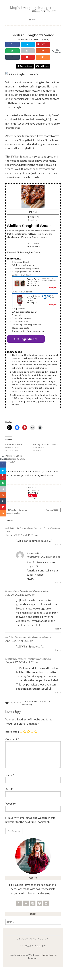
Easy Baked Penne (14, 444)
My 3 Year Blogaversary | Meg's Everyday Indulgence (28, 637)
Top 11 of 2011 (52, 510)
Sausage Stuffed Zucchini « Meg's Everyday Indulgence (28, 591)
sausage (18, 475)
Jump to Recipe (26, 66)
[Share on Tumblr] (12, 57)
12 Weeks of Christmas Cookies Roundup (16, 511)
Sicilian (29, 475)
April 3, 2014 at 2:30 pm (19, 640)
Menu (34, 19)
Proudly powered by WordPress (24, 955)
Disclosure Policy (33, 938)
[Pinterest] (39, 903)
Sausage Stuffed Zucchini (45, 444)
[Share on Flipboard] (28, 57)
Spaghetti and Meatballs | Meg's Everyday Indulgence (28, 658)
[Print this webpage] (28, 50)
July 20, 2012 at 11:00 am (20, 594)
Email (9, 789)
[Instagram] (46, 903)
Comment (12, 739)
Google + (33, 499)
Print (34, 212)
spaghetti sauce (44, 475)
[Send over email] (12, 50)
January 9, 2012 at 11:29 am (21, 535)
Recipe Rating (12, 731)
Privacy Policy (33, 946)
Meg (46, 39)
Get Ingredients (26, 339)
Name (9, 775)
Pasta (36, 471)
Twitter (33, 493)
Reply (58, 544)
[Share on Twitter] (28, 44)
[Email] (26, 903)
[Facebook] (32, 903)
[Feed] (19, 903)
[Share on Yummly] (43, 50)
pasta (8, 475)
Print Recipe (44, 66)
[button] (28, 217)
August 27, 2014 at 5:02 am (21, 662)
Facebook (33, 490)
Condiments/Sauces (19, 471)
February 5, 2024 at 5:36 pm (43, 556)
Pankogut (32, 958)
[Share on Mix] (43, 57)
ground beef (52, 471)
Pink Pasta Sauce (13, 455)
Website (10, 803)
